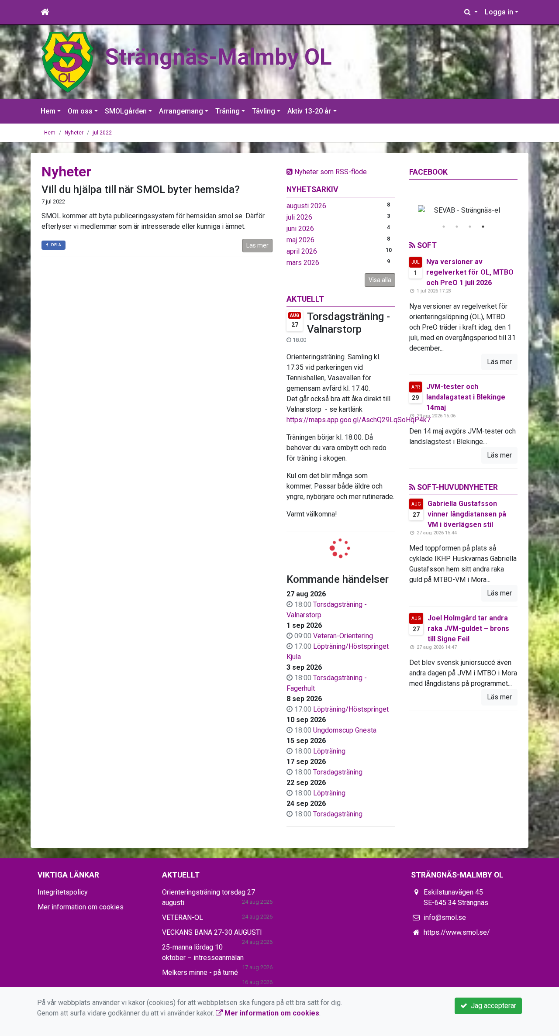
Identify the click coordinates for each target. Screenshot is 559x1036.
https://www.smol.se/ (457, 932)
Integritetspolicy (63, 892)
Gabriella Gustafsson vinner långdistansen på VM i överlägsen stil (467, 514)
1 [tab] (443, 226)
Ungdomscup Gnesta (344, 730)
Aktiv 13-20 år (309, 111)
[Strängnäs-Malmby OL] (67, 62)
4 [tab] (483, 226)
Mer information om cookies (81, 907)
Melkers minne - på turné (200, 972)
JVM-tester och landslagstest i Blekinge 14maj (465, 397)
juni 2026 (300, 228)
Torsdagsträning (337, 772)
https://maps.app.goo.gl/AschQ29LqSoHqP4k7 (358, 420)
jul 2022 (102, 133)
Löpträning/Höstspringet (351, 709)
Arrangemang (181, 111)
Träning (227, 111)
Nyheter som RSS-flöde (330, 172)
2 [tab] (456, 226)
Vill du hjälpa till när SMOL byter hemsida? (140, 189)
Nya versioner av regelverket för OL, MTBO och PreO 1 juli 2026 (470, 272)
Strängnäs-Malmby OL (218, 57)
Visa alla (380, 279)
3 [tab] (470, 226)
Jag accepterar (491, 1006)
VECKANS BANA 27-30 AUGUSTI (212, 932)
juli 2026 (299, 217)
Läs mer (257, 245)
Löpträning (329, 751)
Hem (48, 111)
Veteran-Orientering (343, 636)
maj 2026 (300, 240)
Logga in (499, 12)
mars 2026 (302, 262)
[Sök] (471, 12)
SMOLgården (126, 111)
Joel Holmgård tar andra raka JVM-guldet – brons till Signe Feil (468, 628)
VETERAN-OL (182, 917)
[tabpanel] (463, 210)
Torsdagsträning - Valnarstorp (348, 322)
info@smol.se (445, 917)
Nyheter (74, 133)
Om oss (80, 111)
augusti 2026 (306, 206)
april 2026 (301, 251)
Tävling (263, 111)
